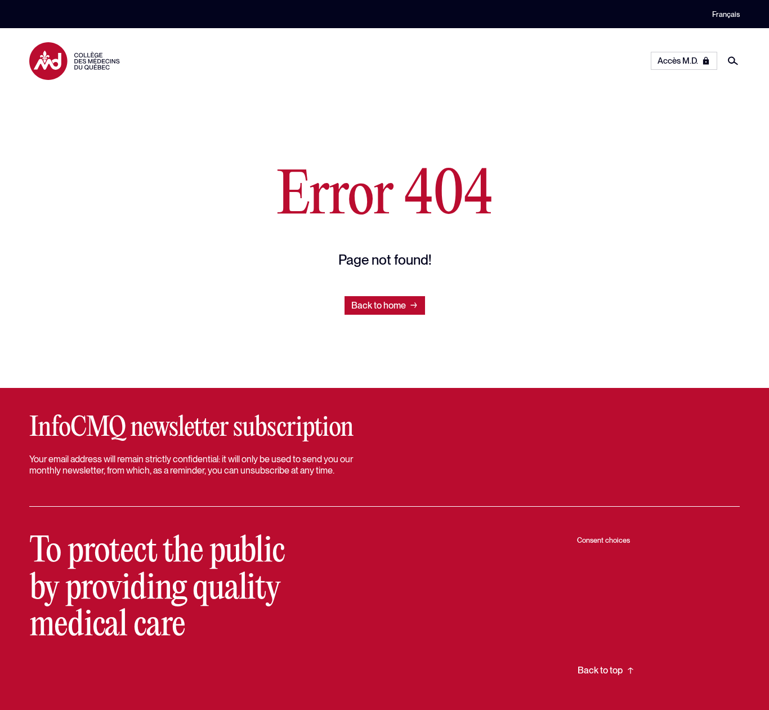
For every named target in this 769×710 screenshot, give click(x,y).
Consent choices (603, 540)
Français (726, 14)
